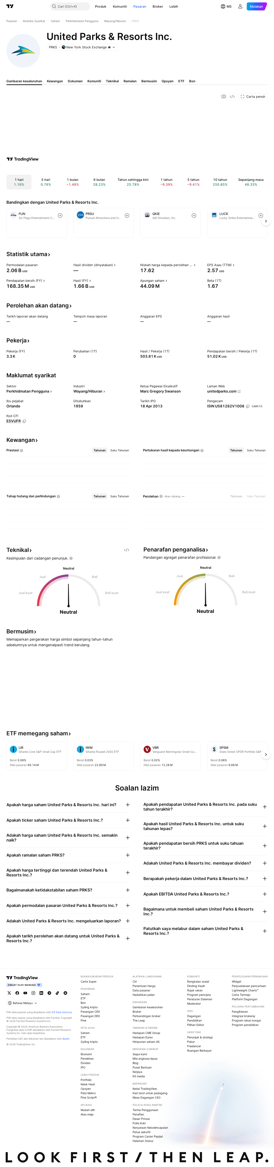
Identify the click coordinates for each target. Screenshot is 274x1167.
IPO (83, 1067)
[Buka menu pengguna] (240, 6)
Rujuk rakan (195, 990)
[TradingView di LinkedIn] (41, 993)
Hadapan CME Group (146, 1033)
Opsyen (86, 1088)
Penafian (138, 1114)
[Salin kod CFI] (24, 421)
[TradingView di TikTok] (57, 993)
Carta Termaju (241, 994)
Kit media (139, 1076)
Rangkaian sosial (198, 981)
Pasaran (139, 6)
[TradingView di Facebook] (17, 993)
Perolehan (87, 1058)
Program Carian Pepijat (148, 1136)
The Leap (139, 1020)
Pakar (191, 1041)
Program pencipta (199, 994)
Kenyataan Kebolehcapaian (150, 1127)
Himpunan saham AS (146, 1041)
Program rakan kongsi (246, 1020)
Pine (83, 1020)
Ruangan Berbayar (199, 1050)
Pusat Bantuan (142, 1067)
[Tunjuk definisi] (40, 265)
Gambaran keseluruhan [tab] (24, 81)
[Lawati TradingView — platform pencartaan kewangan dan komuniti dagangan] (22, 159)
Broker (158, 6)
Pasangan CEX (90, 1011)
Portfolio (86, 1080)
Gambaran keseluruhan (148, 1007)
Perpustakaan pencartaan (249, 986)
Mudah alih (88, 1110)
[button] (109, 6)
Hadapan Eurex (143, 1037)
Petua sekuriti (141, 1132)
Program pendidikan (245, 1025)
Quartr (65, 1038)
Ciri (135, 981)
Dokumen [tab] (75, 81)
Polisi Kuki (139, 1123)
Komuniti (120, 6)
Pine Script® (89, 1097)
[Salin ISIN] (248, 406)
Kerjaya (137, 1071)
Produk (101, 6)
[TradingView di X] (9, 993)
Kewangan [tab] (55, 81)
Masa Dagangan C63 (146, 1097)
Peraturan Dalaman (199, 999)
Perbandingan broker (146, 1016)
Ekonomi (86, 1054)
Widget (236, 981)
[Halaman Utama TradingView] (10, 6)
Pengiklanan (240, 1011)
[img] (109, 47)
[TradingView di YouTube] (25, 993)
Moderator (194, 1003)
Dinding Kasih (196, 986)
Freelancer (194, 1046)
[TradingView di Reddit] (65, 993)
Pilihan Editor (195, 1025)
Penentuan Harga (144, 986)
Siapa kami (140, 1054)
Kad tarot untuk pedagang (150, 1093)
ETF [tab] (181, 81)
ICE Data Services (62, 1012)
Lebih (173, 6)
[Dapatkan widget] (232, 96)
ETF (83, 998)
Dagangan (194, 1016)
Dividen (85, 1063)
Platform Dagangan (244, 999)
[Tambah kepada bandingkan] (60, 215)
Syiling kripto (89, 1007)
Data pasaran (141, 990)
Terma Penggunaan (145, 1110)
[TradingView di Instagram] (33, 993)
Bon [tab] (192, 81)
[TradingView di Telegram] (49, 993)
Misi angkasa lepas (145, 1058)
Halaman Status (143, 1141)
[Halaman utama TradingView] (22, 978)
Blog (135, 1063)
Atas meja (87, 1114)
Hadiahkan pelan (144, 994)
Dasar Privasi (141, 1118)
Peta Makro (88, 1093)
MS (229, 6)
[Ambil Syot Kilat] (223, 96)
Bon (83, 1002)
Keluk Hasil (88, 1084)
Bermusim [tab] (149, 81)
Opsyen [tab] (168, 81)
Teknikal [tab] (112, 81)
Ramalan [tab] (130, 81)
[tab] (99, 450)
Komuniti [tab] (94, 81)
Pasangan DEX (90, 1016)
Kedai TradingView (145, 1088)
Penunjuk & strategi (200, 1037)
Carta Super (88, 981)
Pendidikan (194, 1020)
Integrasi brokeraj (243, 1016)
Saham (85, 994)
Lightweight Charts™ (245, 990)
